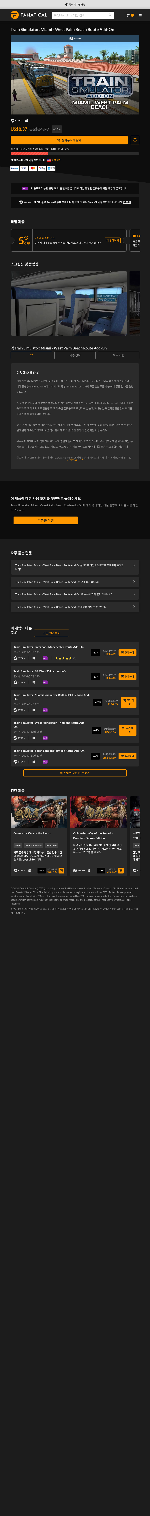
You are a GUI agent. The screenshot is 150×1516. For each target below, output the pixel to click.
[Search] (110, 15)
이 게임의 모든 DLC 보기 (75, 773)
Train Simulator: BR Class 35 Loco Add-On (40, 671)
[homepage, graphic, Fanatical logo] (29, 14)
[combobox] (87, 15)
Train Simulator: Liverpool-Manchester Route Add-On (49, 647)
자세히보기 (73, 459)
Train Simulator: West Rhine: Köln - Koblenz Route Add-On (50, 724)
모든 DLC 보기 (51, 633)
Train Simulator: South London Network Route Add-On (49, 750)
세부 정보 (75, 355)
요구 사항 (118, 355)
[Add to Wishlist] (135, 140)
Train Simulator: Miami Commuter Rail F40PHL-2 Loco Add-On (52, 697)
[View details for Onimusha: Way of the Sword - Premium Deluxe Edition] (98, 812)
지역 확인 (56, 160)
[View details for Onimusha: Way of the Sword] (39, 812)
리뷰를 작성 (46, 520)
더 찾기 (127, 202)
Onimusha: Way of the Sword (32, 833)
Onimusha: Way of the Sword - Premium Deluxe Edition (93, 835)
